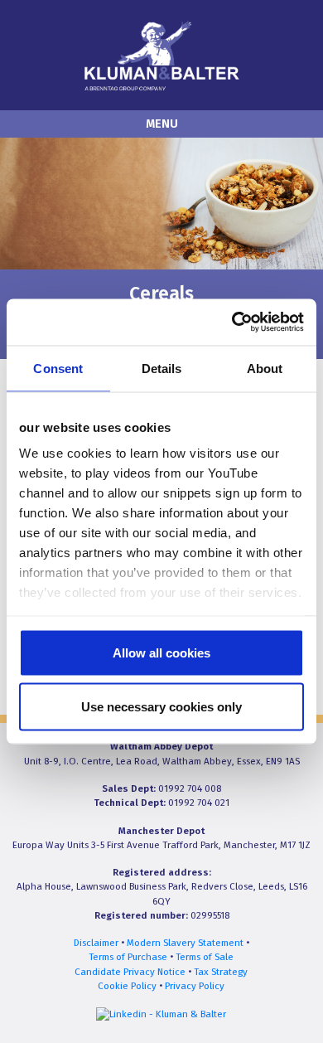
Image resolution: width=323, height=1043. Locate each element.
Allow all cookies (161, 652)
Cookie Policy (127, 986)
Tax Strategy (221, 972)
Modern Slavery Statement (185, 942)
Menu (162, 124)
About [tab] (265, 368)
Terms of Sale (205, 957)
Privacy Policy (194, 986)
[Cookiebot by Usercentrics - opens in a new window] (232, 322)
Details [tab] (162, 368)
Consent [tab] (58, 368)
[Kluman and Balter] (161, 54)
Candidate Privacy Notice (130, 972)
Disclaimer (96, 942)
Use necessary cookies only (161, 707)
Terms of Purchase (128, 957)
